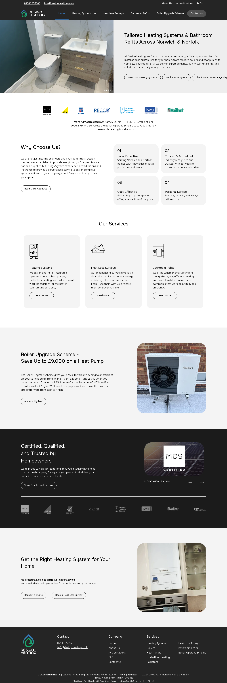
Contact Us (115, 662)
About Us (166, 3)
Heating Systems (81, 13)
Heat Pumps (154, 652)
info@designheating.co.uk (59, 3)
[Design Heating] (33, 13)
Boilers (151, 648)
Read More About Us (35, 188)
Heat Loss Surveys (113, 13)
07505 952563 (32, 3)
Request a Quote (33, 595)
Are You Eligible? (33, 401)
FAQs (200, 3)
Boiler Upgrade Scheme (170, 13)
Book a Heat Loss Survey (68, 595)
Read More (42, 295)
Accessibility (117, 678)
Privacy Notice (101, 678)
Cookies (129, 678)
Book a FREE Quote (176, 77)
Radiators (152, 662)
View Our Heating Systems (142, 77)
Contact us (197, 13)
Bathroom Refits (140, 13)
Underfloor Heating (158, 657)
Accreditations (184, 3)
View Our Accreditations (38, 485)
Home (61, 13)
